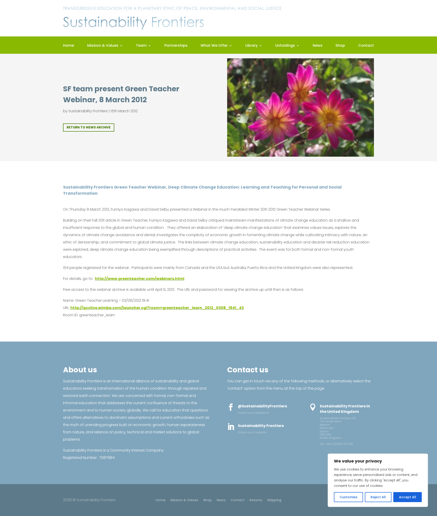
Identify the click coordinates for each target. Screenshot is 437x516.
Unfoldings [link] (285, 46)
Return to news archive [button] (89, 127)
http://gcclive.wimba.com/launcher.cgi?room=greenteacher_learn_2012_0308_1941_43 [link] (157, 307)
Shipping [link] (274, 500)
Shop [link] (340, 46)
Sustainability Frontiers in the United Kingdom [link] (345, 409)
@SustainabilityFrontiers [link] (262, 406)
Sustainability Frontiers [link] (88, 111)
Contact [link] (366, 46)
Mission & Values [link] (102, 46)
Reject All (378, 497)
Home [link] (68, 46)
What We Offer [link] (214, 46)
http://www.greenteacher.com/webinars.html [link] (139, 278)
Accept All (407, 497)
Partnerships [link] (176, 46)
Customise (348, 497)
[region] (378, 480)
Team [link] (141, 46)
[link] (172, 30)
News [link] (318, 46)
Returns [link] (255, 500)
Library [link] (251, 46)
